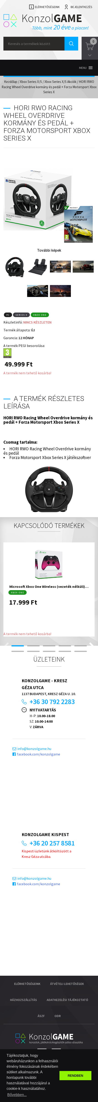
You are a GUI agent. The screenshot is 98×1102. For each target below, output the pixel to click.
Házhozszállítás (23, 1000)
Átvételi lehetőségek (67, 984)
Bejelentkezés (81, 7)
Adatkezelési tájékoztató (67, 1000)
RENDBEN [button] (75, 1075)
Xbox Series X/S (31, 81)
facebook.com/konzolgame (38, 754)
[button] (83, 68)
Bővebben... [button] (17, 1095)
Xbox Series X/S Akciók (60, 81)
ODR (57, 1016)
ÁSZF (41, 1016)
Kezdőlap (10, 81)
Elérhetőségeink (47, 7)
